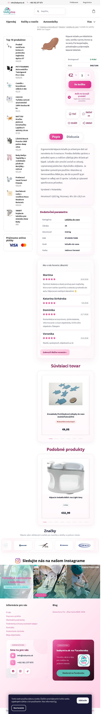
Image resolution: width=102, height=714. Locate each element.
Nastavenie (19, 708)
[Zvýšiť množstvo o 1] (88, 75)
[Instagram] (20, 671)
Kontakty (10, 627)
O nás (8, 612)
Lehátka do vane (72, 219)
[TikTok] (27, 671)
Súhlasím (83, 700)
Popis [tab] (56, 137)
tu (55, 701)
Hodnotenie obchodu (15, 631)
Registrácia (87, 2)
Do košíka (79, 84)
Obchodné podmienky (15, 620)
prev (39, 406)
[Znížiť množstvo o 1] (76, 75)
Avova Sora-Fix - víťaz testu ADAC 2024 (69, 612)
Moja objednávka (13, 635)
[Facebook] (13, 671)
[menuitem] (11, 21)
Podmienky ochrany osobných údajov (21, 623)
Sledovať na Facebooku (73, 673)
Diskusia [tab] (73, 137)
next (92, 406)
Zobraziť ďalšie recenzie (54, 352)
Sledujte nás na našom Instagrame (54, 560)
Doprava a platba (13, 616)
